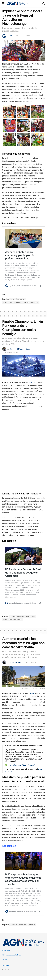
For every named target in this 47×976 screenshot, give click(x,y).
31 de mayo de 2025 (23, 36)
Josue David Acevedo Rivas (20, 349)
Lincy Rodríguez (16, 662)
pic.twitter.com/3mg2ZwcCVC (22, 765)
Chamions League (17, 616)
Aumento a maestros (18, 925)
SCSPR (4, 959)
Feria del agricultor (17, 299)
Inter (28, 616)
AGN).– (32, 382)
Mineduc (32, 925)
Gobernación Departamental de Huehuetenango (20, 302)
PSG (33, 616)
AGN (11, 36)
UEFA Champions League (12, 619)
